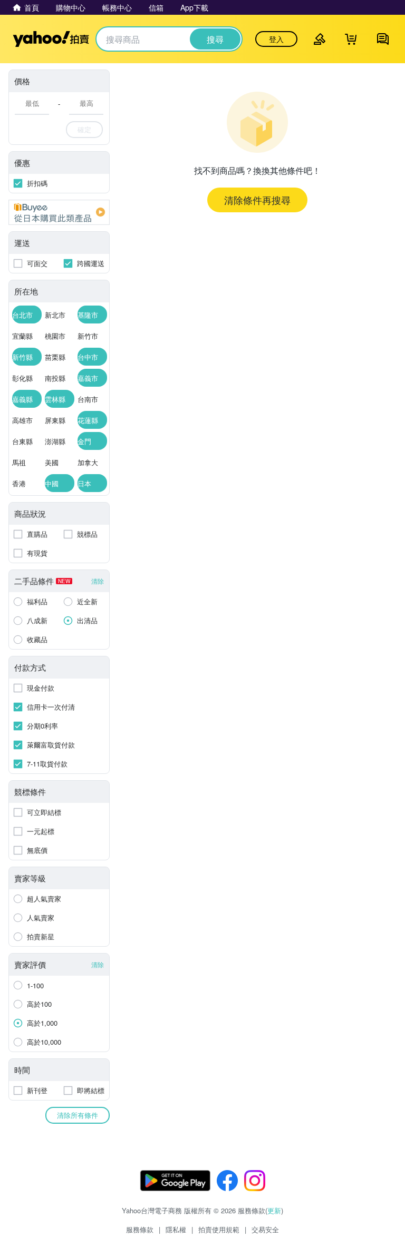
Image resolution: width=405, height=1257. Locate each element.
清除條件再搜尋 (257, 200)
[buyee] (59, 212)
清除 (97, 580)
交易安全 (265, 1229)
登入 (276, 39)
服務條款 (139, 1229)
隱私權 (176, 1229)
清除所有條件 (77, 1115)
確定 (84, 129)
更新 (274, 1210)
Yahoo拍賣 (51, 39)
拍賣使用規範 (218, 1229)
